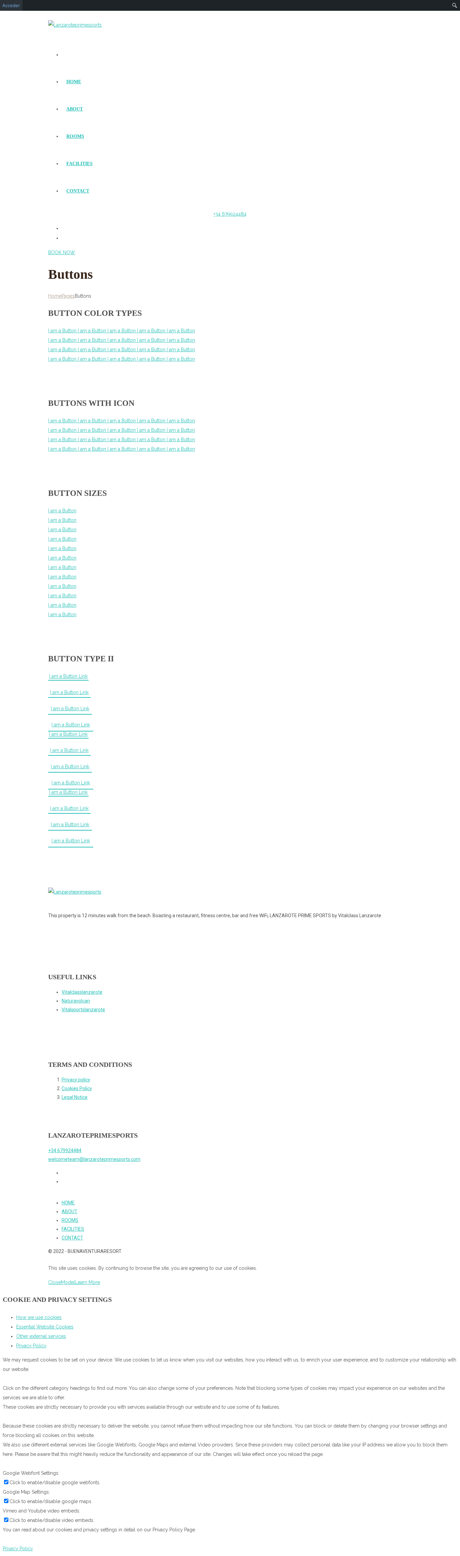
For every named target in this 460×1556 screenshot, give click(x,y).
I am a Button (63, 330)
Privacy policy (76, 1079)
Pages (68, 296)
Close (54, 1282)
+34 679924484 (230, 214)
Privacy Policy (31, 1345)
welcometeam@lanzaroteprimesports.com (94, 1159)
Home (55, 296)
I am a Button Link (68, 676)
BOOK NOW (61, 252)
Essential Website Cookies (44, 1326)
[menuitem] (455, 5)
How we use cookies (39, 1317)
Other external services (41, 1336)
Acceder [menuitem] (11, 5)
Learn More (87, 1282)
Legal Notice (75, 1097)
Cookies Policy (77, 1088)
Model (68, 1282)
